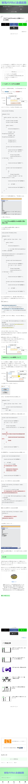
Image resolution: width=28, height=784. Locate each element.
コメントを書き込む (14, 759)
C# (3, 595)
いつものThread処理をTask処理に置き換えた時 (14, 75)
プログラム (8, 595)
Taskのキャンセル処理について (11, 77)
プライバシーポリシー (6, 777)
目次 (12, 71)
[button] (14, 28)
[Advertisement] (14, 48)
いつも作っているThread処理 (10, 74)
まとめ (6, 78)
